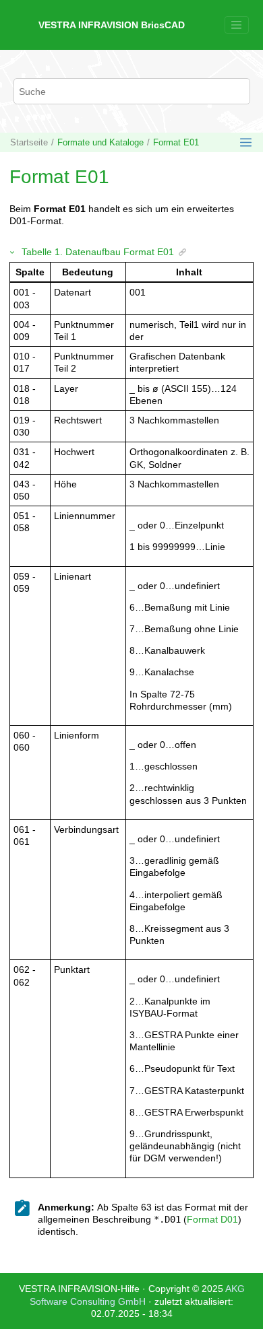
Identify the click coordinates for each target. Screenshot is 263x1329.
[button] (13, 251)
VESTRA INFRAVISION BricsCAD (111, 25)
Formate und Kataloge (100, 142)
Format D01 (212, 1219)
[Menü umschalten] (237, 25)
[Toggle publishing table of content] (246, 142)
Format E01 (176, 142)
